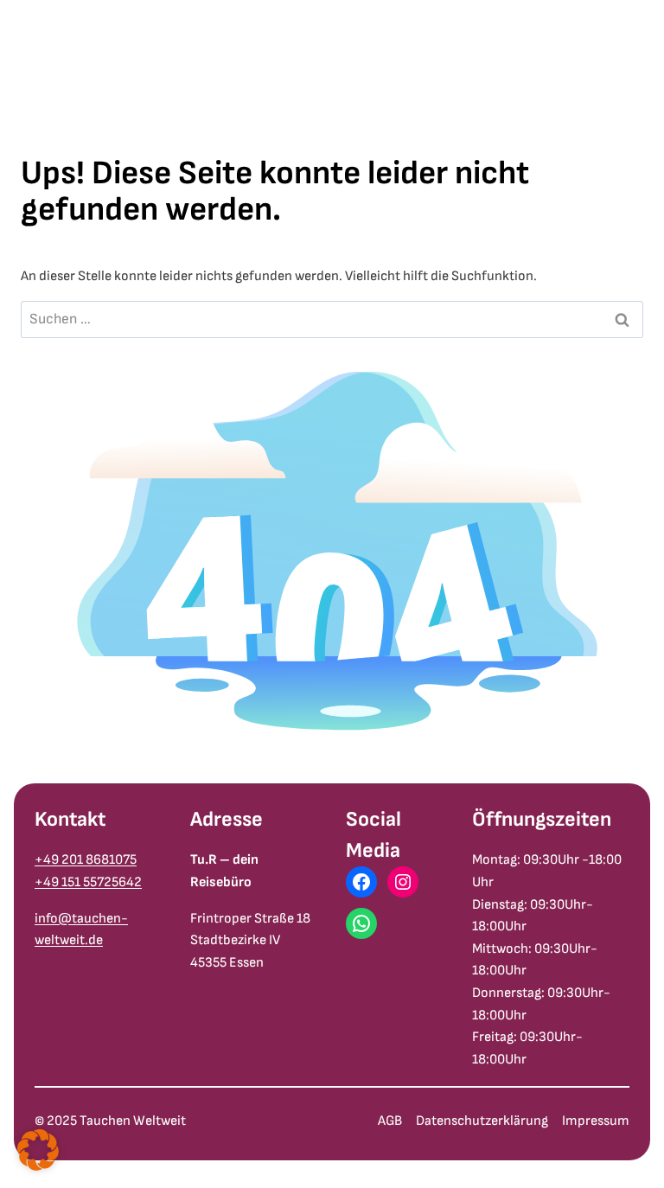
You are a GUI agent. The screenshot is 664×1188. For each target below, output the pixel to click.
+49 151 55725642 (88, 882)
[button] (38, 1150)
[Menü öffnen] (637, 83)
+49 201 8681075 (86, 860)
